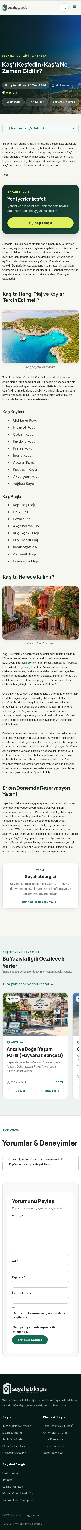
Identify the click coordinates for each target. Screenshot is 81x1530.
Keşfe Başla (43, 223)
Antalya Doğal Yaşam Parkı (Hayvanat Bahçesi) (35, 1052)
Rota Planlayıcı (53, 1439)
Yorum (17, 1216)
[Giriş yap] (64, 7)
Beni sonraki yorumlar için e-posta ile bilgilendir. (39, 1315)
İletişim (7, 1480)
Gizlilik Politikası (12, 1486)
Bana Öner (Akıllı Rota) (58, 1426)
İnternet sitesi (22, 1293)
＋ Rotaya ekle (49, 1091)
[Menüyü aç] (74, 7)
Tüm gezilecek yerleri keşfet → (28, 984)
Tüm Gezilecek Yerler (16, 1426)
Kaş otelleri (29, 662)
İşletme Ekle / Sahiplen (17, 1500)
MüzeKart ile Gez (13, 1446)
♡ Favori (20, 1091)
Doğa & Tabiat (12, 1432)
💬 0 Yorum (9, 92)
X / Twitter (37, 101)
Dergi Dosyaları (53, 1453)
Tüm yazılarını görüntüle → (40, 901)
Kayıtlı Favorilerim (55, 1446)
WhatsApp (13, 101)
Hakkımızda (10, 1473)
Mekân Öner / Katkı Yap (18, 1493)
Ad (15, 1261)
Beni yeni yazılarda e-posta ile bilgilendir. (34, 1329)
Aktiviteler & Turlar (55, 1432)
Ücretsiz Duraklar (14, 1453)
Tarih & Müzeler (12, 1439)
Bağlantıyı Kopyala (64, 101)
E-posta (18, 1277)
